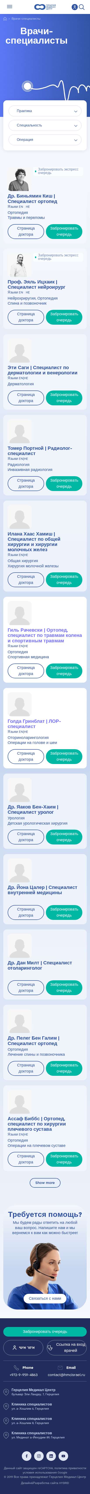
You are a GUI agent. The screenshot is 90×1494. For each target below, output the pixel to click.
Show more (45, 1182)
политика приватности (70, 1468)
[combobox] (45, 111)
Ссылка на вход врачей (70, 1347)
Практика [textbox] (24, 111)
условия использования (40, 1472)
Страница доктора (26, 231)
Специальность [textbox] (29, 125)
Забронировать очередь (64, 231)
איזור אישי (27, 1347)
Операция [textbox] (25, 140)
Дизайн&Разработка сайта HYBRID (45, 1483)
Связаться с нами (45, 1298)
